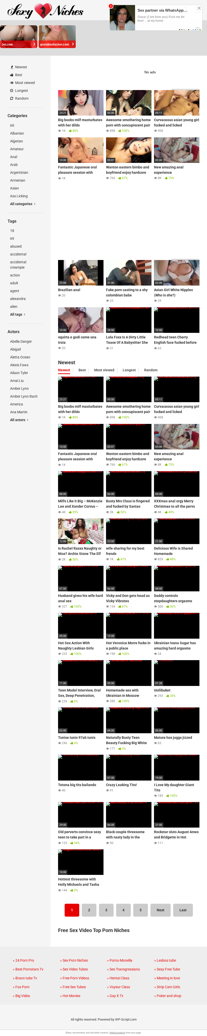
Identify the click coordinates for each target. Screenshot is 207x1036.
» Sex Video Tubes (74, 969)
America (16, 404)
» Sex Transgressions (123, 969)
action (15, 275)
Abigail (15, 349)
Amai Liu (17, 381)
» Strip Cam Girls (167, 987)
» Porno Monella (119, 960)
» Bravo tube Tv (25, 978)
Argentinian (19, 172)
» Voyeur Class (118, 987)
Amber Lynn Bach (24, 396)
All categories (21, 204)
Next (160, 910)
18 (12, 231)
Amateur (17, 149)
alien (13, 307)
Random (21, 98)
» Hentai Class (118, 978)
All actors (18, 420)
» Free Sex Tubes (73, 987)
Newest (20, 67)
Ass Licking (19, 196)
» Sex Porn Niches (74, 960)
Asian (14, 188)
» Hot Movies (70, 996)
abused (16, 246)
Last (183, 910)
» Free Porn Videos (74, 978)
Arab (14, 165)
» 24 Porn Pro (23, 960)
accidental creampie (18, 264)
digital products (117, 1032)
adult (14, 283)
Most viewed (24, 83)
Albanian (17, 133)
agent (14, 291)
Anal (13, 157)
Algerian (16, 141)
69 (12, 125)
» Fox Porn (21, 987)
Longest (21, 91)
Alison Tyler (19, 373)
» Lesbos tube (165, 960)
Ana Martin (19, 412)
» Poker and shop (167, 996)
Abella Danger (21, 341)
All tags (16, 314)
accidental (18, 254)
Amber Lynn (19, 388)
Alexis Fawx (19, 365)
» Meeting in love (167, 978)
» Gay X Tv (115, 996)
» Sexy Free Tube (167, 969)
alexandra (18, 299)
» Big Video (21, 996)
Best (18, 75)
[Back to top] (190, 1021)
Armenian (17, 180)
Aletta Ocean (20, 357)
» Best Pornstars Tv (28, 969)
